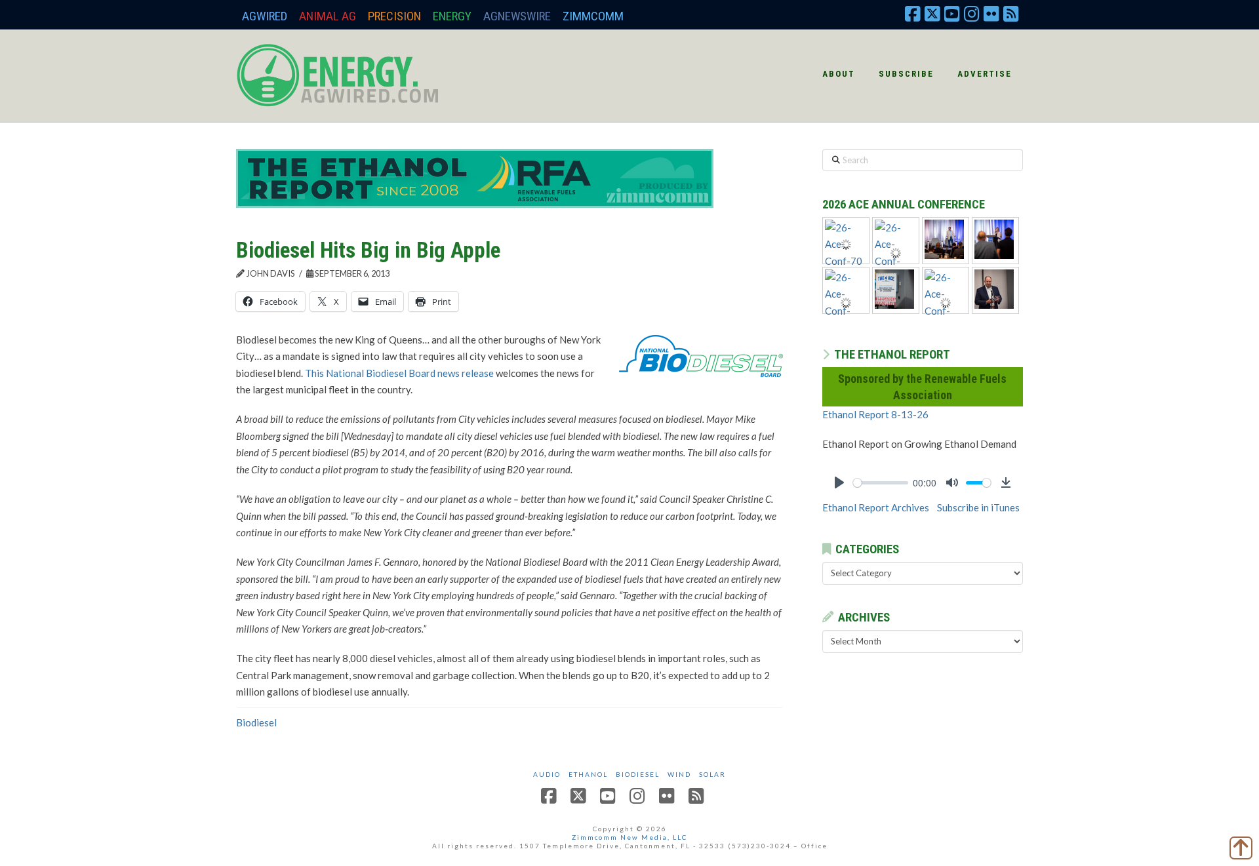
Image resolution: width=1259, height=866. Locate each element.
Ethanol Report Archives (875, 507)
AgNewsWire (517, 16)
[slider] (880, 483)
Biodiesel (256, 722)
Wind (679, 774)
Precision (394, 16)
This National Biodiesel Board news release (399, 373)
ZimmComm (593, 16)
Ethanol (588, 774)
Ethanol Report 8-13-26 (875, 414)
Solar (712, 774)
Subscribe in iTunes (978, 507)
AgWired (264, 16)
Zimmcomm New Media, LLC (629, 837)
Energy (452, 16)
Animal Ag (327, 16)
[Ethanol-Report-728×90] (474, 177)
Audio (547, 774)
